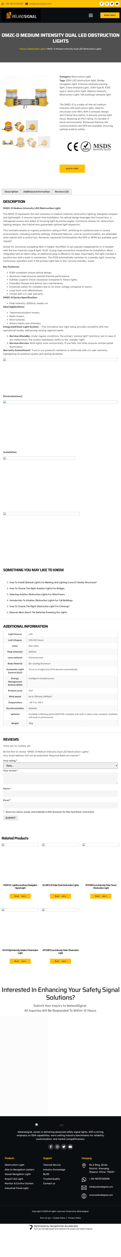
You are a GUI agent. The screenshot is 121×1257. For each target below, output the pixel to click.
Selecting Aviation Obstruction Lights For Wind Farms (37, 594)
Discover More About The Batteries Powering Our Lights (38, 612)
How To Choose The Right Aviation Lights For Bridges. (37, 588)
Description (11, 191)
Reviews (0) (62, 191)
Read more (20, 896)
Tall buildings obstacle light (95, 94)
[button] (90, 15)
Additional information (36, 191)
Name (7, 788)
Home (23, 49)
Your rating (10, 760)
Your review (10, 770)
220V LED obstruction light (81, 80)
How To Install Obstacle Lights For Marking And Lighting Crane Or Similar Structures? (53, 582)
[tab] (11, 192)
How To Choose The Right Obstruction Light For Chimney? (39, 606)
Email (7, 800)
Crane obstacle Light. (77, 87)
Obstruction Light (36, 49)
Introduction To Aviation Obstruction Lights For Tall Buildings (40, 600)
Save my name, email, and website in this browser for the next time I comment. (50, 811)
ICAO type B (97, 87)
